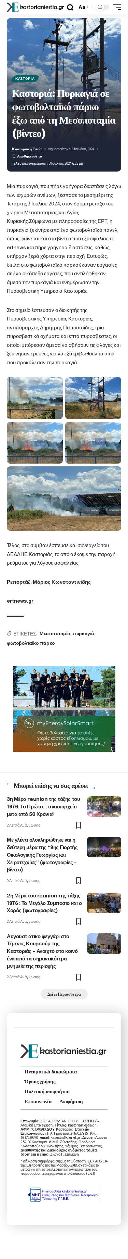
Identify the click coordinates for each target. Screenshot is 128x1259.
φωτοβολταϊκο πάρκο (31, 643)
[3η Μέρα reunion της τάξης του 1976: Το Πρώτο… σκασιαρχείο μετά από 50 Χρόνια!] (104, 806)
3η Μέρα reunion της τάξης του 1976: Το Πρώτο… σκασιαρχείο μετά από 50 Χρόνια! (43, 807)
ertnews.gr (20, 601)
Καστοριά (25, 78)
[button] (70, 7)
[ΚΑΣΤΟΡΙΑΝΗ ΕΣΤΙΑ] (36, 7)
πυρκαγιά (83, 633)
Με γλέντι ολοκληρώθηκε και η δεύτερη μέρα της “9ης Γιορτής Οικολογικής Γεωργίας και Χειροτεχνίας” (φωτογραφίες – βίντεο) (42, 855)
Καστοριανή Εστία (27, 149)
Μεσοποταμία (55, 633)
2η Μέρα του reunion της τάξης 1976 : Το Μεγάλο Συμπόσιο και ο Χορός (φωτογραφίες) (44, 903)
